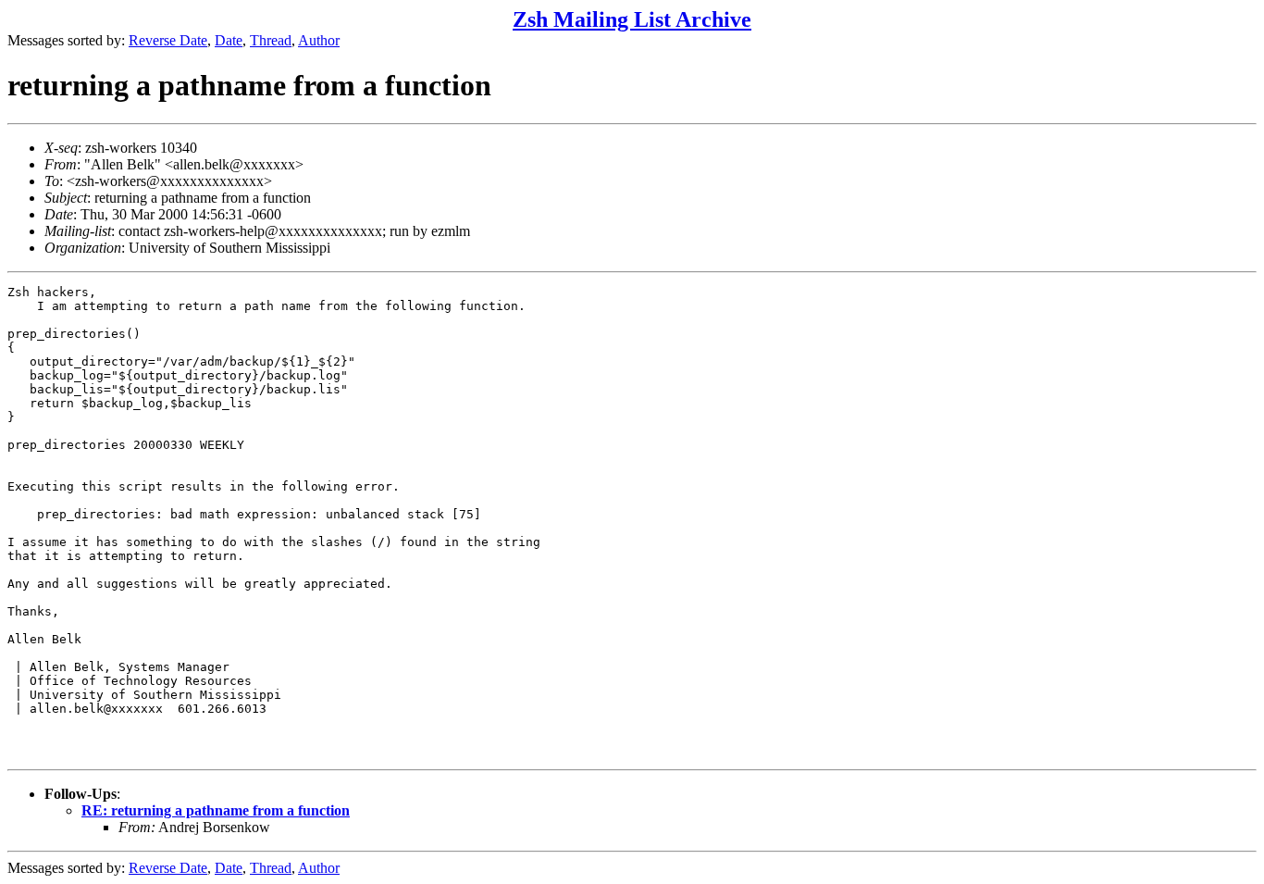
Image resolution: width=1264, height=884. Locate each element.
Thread (270, 40)
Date (228, 40)
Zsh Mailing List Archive (632, 19)
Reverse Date (168, 40)
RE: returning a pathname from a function (215, 810)
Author (319, 40)
